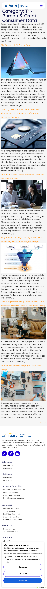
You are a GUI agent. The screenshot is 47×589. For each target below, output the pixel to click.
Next (42, 422)
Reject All (23, 574)
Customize (22, 567)
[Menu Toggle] (41, 5)
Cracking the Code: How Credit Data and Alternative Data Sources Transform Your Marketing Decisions (20, 113)
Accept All (23, 580)
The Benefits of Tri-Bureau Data (15, 45)
